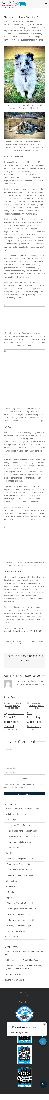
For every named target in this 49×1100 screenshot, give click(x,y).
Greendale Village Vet (12, 641)
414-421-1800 (36, 631)
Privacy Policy (24, 1002)
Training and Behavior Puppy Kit (20, 925)
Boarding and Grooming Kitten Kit (21, 864)
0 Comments (23, 644)
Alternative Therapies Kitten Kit (20, 859)
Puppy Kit (9, 898)
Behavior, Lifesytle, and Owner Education (22, 808)
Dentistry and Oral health (15, 814)
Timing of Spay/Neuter (14, 980)
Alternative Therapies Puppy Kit (20, 903)
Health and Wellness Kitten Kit (19, 870)
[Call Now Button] (43, 1084)
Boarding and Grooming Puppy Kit (21, 909)
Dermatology (10, 819)
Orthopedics (10, 886)
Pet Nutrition (10, 892)
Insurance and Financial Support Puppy (21, 836)
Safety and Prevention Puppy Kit (20, 920)
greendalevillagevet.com (14, 631)
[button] (43, 1041)
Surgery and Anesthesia (15, 931)
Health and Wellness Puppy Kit (20, 914)
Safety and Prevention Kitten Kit (20, 875)
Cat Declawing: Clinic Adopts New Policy (22, 960)
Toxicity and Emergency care (17, 937)
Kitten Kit (9, 853)
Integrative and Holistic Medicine (18, 842)
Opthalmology (11, 881)
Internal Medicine (12, 847)
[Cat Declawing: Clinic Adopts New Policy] (36, 703)
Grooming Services (13, 974)
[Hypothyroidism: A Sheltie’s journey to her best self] (13, 703)
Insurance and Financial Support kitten (21, 831)
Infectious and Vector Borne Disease (20, 825)
